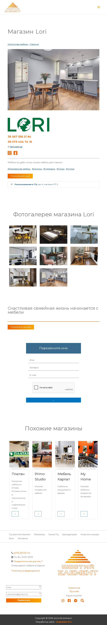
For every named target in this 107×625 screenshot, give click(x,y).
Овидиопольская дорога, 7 (27, 561)
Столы (61, 169)
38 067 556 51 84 (19, 136)
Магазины (39, 534)
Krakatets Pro (64, 622)
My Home (86, 476)
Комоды (37, 169)
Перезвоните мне (20, 176)
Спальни (34, 44)
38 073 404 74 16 (20, 141)
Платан (18, 474)
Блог (11, 538)
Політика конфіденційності (25, 571)
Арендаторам (69, 534)
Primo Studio (40, 476)
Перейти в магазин (20, 327)
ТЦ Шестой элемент (20, 534)
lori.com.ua (16, 147)
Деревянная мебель (19, 169)
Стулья (70, 169)
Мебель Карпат (64, 476)
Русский (74, 591)
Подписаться (24, 600)
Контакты (23, 538)
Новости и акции (90, 534)
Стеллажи (50, 169)
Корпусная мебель (18, 44)
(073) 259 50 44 (22, 553)
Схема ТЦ (53, 534)
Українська (74, 588)
